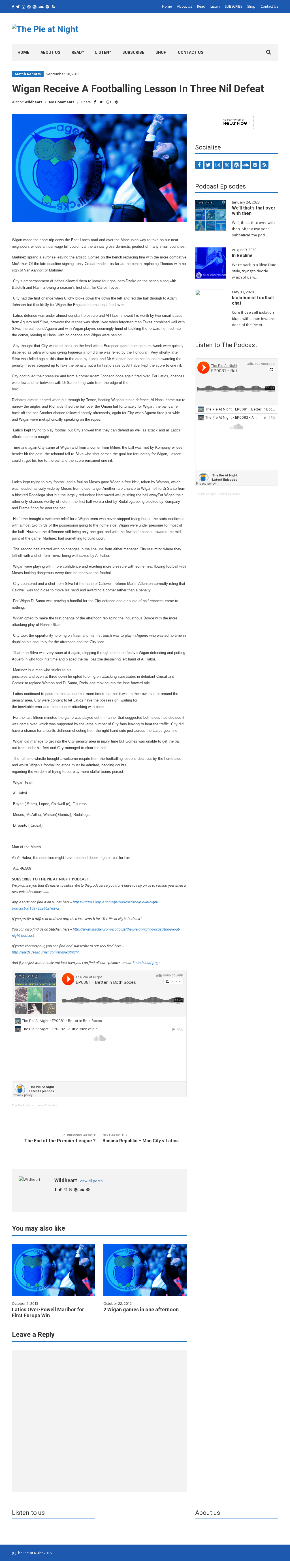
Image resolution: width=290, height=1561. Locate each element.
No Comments (61, 102)
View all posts (91, 1181)
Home (167, 6)
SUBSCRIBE (233, 6)
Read (201, 6)
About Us (184, 6)
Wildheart (33, 102)
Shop (251, 6)
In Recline (242, 255)
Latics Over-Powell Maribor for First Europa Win (48, 1312)
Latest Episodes (46, 1105)
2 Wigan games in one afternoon (141, 1309)
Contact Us (269, 6)
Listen (215, 6)
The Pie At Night (22, 1105)
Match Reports (28, 74)
